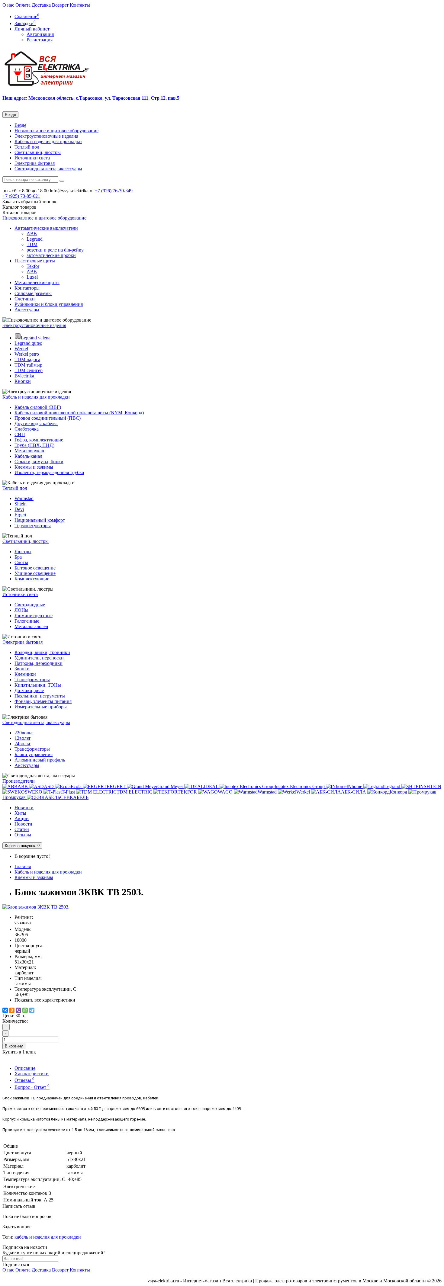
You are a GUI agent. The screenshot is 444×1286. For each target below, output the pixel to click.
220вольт (23, 732)
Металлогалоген (31, 626)
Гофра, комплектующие (38, 439)
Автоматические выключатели (46, 228)
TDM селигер (28, 370)
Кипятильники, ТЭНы (37, 685)
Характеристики (31, 1073)
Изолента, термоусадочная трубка (49, 472)
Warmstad (24, 498)
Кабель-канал (28, 456)
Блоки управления (33, 754)
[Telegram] (31, 1010)
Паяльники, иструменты (39, 695)
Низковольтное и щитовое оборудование (56, 130)
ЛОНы (21, 610)
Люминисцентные (33, 615)
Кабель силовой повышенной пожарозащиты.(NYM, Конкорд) (79, 412)
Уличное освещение (35, 573)
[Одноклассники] (11, 1010)
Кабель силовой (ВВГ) (37, 407)
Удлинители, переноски (39, 657)
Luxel (32, 277)
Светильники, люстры (37, 152)
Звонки (22, 668)
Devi (19, 509)
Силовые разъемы (33, 293)
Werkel (21, 348)
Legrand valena (35, 337)
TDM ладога (27, 359)
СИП (19, 434)
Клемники (25, 674)
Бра (18, 557)
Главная (22, 866)
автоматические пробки (51, 255)
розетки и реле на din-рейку (55, 249)
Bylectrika (24, 375)
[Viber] (18, 1010)
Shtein (20, 503)
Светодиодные (29, 604)
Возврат (60, 5)
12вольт (22, 738)
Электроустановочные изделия (46, 136)
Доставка (41, 5)
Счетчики (24, 298)
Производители (18, 781)
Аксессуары (26, 309)
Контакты (80, 5)
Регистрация (40, 39)
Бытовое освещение (35, 567)
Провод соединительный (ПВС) (47, 418)
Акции (21, 818)
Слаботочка (26, 428)
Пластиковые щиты (34, 260)
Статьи (21, 829)
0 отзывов (22, 922)
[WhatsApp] (25, 1010)
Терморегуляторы (32, 525)
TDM (32, 244)
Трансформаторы (32, 679)
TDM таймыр (28, 364)
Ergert (20, 514)
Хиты (20, 813)
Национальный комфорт (39, 520)
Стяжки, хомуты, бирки (38, 461)
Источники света (32, 157)
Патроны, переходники (38, 663)
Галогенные (26, 621)
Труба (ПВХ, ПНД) (34, 445)
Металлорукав (29, 450)
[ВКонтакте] (5, 1010)
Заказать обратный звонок (29, 201)
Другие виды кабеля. (36, 423)
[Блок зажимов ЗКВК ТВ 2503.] (35, 906)
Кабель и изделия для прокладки (48, 141)
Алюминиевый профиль (39, 759)
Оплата (23, 5)
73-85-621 (21, 196)
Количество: (15, 1021)
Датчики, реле (29, 690)
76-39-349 (114, 190)
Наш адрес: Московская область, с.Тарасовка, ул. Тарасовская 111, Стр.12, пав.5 (90, 98)
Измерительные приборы (40, 706)
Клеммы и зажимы (33, 467)
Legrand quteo (28, 343)
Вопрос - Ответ (32, 1087)
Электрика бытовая (34, 163)
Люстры (22, 551)
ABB (32, 233)
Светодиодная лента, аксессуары (48, 168)
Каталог (19, 212)
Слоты (21, 562)
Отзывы (22, 834)
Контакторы (27, 287)
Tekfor (33, 266)
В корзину (14, 1046)
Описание (24, 1068)
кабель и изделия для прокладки (47, 1236)
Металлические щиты (37, 282)
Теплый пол (26, 146)
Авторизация (40, 34)
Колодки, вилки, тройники (42, 652)
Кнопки (22, 381)
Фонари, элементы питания (43, 701)
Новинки (24, 807)
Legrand (35, 239)
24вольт (22, 743)
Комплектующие (31, 578)
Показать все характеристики (44, 999)
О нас (8, 5)
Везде (20, 125)
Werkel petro (26, 354)
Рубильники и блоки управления (48, 304)
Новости (23, 823)
